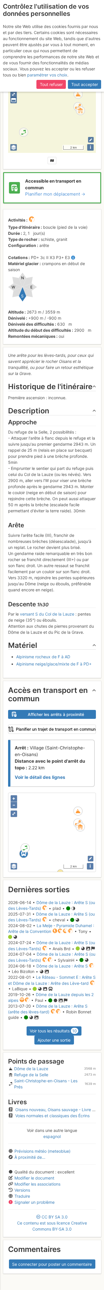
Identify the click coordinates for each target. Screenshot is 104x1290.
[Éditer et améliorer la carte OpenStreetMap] (91, 139)
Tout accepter (84, 84)
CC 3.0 (52, 1222)
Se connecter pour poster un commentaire (52, 1264)
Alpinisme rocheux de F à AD (43, 656)
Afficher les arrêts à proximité (56, 714)
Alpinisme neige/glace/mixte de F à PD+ (54, 663)
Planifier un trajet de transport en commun (56, 729)
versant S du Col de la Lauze (47, 614)
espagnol (52, 1136)
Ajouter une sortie (54, 1040)
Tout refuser (51, 84)
